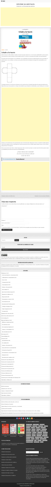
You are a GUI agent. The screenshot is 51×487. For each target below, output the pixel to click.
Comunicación (5, 282)
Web (3, 225)
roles (35, 440)
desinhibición (44, 429)
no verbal (34, 435)
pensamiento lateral (39, 437)
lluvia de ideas (39, 434)
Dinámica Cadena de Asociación (8, 467)
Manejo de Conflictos (6, 294)
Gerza (2, 404)
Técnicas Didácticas (5, 373)
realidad (32, 438)
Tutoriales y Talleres (5, 379)
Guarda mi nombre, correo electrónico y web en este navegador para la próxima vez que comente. (23, 227)
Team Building (4, 336)
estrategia (34, 432)
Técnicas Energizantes (6, 375)
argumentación (29, 424)
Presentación (5, 301)
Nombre (4, 220)
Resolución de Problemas (7, 304)
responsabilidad (43, 438)
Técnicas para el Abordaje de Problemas (10, 377)
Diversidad (4, 289)
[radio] (22, 156)
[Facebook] (17, 418)
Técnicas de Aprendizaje (6, 359)
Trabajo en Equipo (6, 306)
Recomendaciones (6, 331)
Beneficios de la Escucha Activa (8, 454)
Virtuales (4, 311)
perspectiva (46, 437)
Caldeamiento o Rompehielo (8, 277)
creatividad (28, 429)
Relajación (4, 354)
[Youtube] (23, 418)
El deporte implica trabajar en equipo (9, 470)
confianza (28, 427)
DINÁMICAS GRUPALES (25, 4)
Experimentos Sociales (6, 393)
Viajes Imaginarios (6, 308)
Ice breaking (4, 318)
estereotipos (28, 432)
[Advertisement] (26, 16)
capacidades (42, 424)
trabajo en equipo (29, 442)
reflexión (37, 438)
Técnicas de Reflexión (6, 370)
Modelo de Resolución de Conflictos (9, 462)
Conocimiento (5, 284)
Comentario (4, 205)
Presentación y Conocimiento (8, 352)
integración (45, 432)
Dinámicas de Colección (6, 313)
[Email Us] (27, 418)
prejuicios (28, 438)
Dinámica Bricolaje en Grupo (7, 472)
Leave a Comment (26, 34)
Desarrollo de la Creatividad (8, 347)
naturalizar (28, 435)
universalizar (36, 442)
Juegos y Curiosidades (7, 329)
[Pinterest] (19, 418)
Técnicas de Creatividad (6, 364)
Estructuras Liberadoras (6, 315)
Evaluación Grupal (6, 350)
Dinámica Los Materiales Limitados (8, 457)
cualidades (39, 429)
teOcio (2, 401)
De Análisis (4, 342)
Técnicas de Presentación (6, 368)
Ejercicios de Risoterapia (7, 291)
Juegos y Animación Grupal (7, 390)
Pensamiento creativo (6, 299)
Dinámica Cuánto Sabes (6, 459)
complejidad (40, 426)
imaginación (40, 432)
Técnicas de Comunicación (7, 361)
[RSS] (32, 418)
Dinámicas (3, 273)
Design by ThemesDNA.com (25, 485)
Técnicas (3, 338)
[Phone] (30, 418)
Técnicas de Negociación (6, 366)
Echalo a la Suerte (25, 32)
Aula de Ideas (4, 406)
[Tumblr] (25, 418)
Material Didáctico (5, 320)
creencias (33, 429)
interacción (28, 434)
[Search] (34, 418)
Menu (4, 1)
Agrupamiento (25, 29)
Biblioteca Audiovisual (6, 322)
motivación (45, 434)
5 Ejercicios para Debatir (6, 464)
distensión (28, 431)
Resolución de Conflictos (7, 357)
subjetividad (44, 440)
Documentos (4, 324)
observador (39, 435)
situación (39, 440)
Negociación (4, 296)
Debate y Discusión (6, 287)
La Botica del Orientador (6, 408)
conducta (46, 426)
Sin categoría (4, 334)
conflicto (33, 427)
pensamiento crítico (30, 437)
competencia (35, 426)
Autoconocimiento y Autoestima (9, 275)
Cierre (3, 279)
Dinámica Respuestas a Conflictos (8, 475)
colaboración (28, 426)
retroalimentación (29, 440)
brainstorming (36, 424)
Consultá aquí (14, 444)
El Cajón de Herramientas (6, 413)
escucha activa (43, 431)
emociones (33, 431)
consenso (38, 427)
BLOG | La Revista (5, 386)
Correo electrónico (6, 222)
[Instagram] (21, 418)
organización (44, 435)
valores (41, 442)
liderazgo (33, 434)
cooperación (43, 427)
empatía (37, 431)
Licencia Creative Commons (17, 257)
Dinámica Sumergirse (6, 451)
